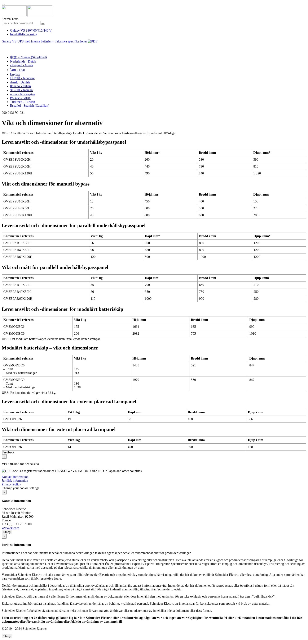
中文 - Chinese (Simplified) (28, 57)
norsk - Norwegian (22, 94)
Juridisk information (15, 480)
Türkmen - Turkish (22, 102)
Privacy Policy (11, 484)
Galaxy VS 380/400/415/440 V (31, 30)
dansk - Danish (20, 82)
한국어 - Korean (21, 90)
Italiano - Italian (20, 86)
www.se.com (10, 528)
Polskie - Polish (20, 98)
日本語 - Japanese (22, 78)
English (15, 74)
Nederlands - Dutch (23, 61)
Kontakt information (15, 477)
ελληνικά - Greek (21, 65)
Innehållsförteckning (23, 34)
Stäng (6, 532)
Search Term (10, 19)
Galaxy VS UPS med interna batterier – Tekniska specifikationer (45, 41)
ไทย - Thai (17, 70)
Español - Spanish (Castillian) (29, 105)
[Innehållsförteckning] (3, 46)
